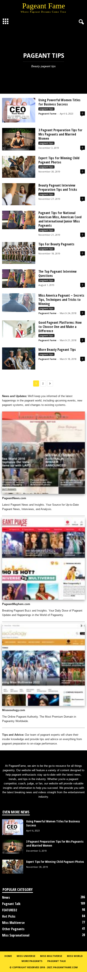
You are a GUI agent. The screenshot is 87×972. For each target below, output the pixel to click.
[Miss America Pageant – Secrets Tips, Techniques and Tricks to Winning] (18, 302)
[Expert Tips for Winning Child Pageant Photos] (18, 167)
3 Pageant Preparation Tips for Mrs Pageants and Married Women (60, 134)
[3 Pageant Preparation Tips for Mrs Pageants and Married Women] (18, 139)
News (6, 897)
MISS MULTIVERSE (51, 956)
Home (8, 956)
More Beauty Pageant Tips (57, 349)
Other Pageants (13, 929)
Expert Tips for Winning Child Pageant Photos (58, 160)
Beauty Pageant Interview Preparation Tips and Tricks (57, 187)
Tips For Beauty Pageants (56, 244)
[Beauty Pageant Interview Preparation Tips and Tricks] (18, 194)
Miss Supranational (15, 935)
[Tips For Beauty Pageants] (18, 253)
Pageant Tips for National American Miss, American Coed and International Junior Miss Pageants (60, 219)
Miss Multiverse (13, 922)
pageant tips (46, 108)
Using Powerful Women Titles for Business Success (59, 102)
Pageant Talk (11, 903)
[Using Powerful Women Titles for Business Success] (18, 110)
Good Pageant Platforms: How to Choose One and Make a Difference (60, 326)
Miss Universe (26, 956)
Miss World (75, 956)
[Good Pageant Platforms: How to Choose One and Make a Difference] (18, 329)
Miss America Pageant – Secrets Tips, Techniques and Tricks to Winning (61, 299)
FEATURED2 (9, 910)
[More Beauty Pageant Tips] (18, 358)
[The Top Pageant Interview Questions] (18, 278)
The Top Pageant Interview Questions (57, 273)
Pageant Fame (47, 113)
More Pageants (32, 961)
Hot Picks (8, 916)
